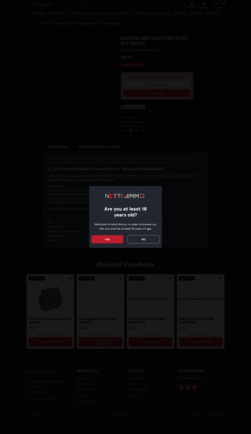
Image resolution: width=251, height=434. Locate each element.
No (144, 239)
